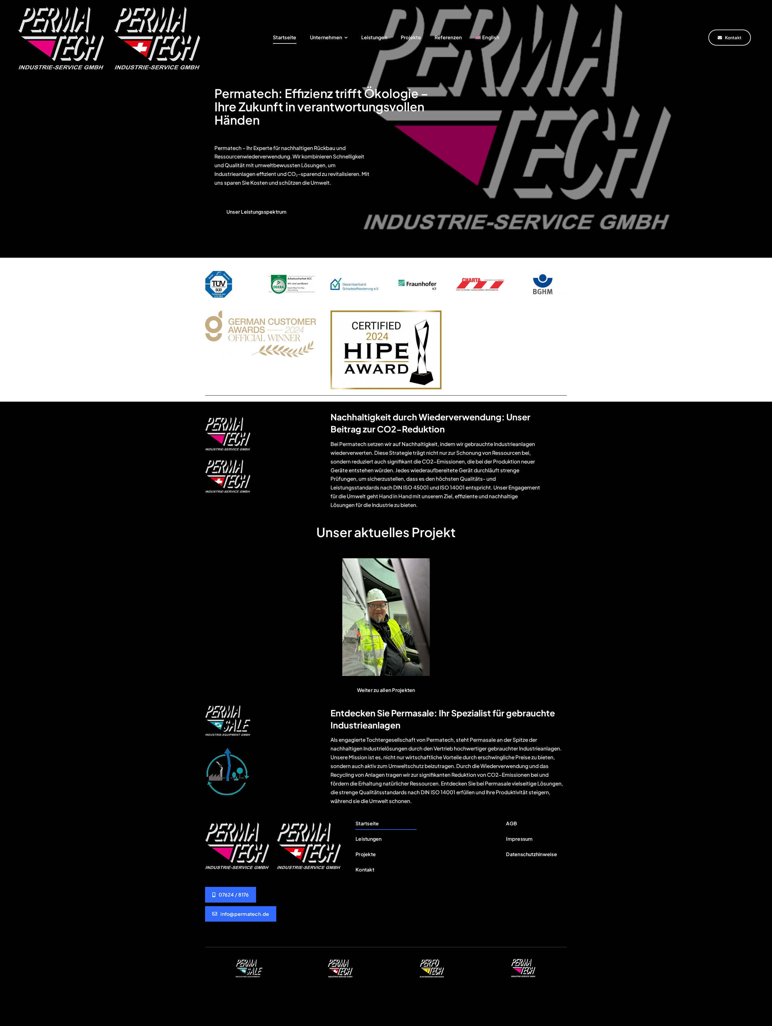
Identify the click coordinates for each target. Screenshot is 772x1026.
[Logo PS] (227, 706)
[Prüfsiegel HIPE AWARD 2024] (386, 313)
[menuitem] (487, 37)
